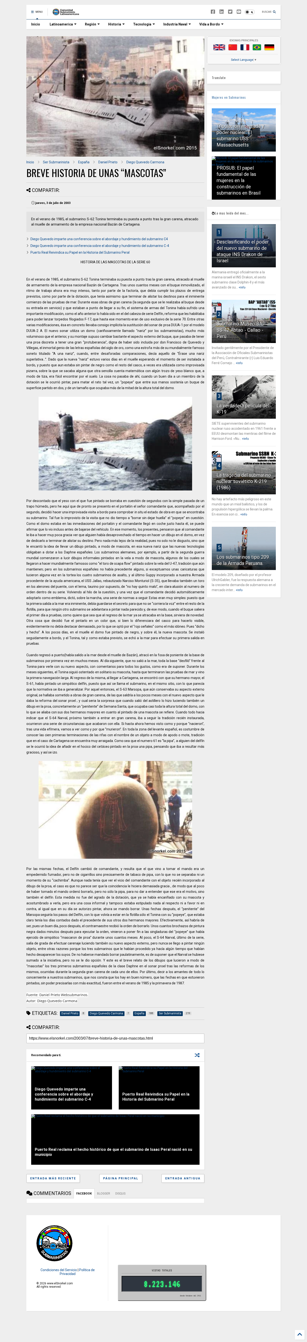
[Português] (257, 47)
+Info (242, 287)
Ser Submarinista (56, 162)
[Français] (244, 47)
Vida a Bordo (209, 24)
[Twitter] (230, 11)
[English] (219, 47)
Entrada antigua (183, 1178)
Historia (114, 24)
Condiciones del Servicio (59, 1270)
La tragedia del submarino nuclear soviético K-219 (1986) (244, 481)
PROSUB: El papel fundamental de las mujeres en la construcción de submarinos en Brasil (238, 180)
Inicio (35, 24)
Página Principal (120, 1178)
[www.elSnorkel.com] (68, 13)
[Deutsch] (269, 47)
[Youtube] (239, 11)
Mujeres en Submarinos (229, 97)
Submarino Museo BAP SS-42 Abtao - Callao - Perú (241, 330)
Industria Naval (175, 24)
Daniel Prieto (108, 162)
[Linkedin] (221, 11)
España (83, 162)
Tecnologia (142, 24)
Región (90, 24)
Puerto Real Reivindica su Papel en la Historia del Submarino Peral (80, 252)
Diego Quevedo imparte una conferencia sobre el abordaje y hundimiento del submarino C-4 (99, 246)
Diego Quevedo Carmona (145, 162)
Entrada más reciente (53, 1178)
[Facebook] (213, 11)
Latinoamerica (61, 24)
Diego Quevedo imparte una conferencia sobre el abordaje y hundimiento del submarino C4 (99, 239)
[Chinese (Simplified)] (232, 47)
